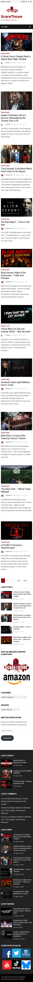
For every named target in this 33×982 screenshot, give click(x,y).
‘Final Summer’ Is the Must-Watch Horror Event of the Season (16, 170)
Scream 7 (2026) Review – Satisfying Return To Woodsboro (22, 934)
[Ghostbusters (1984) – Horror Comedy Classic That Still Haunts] (6, 921)
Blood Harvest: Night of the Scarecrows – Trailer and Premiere (13, 275)
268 (18, 580)
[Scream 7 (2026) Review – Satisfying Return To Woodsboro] (6, 932)
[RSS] (31, 1)
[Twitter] (26, 1)
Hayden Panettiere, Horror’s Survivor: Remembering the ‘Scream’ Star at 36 (13, 118)
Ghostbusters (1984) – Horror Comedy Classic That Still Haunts (22, 922)
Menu (6, 27)
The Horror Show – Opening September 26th (22, 782)
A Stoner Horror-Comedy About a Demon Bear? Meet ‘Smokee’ (16, 57)
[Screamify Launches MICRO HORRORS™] (6, 771)
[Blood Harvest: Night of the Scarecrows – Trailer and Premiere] (6, 638)
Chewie (8, 62)
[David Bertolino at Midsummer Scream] (6, 761)
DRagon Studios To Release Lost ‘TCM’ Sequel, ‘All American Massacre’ (15, 810)
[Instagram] (29, 1)
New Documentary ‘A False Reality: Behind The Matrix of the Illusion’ (14, 801)
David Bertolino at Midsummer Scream (19, 761)
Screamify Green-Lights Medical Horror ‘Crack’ (21, 893)
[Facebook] (22, 1)
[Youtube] (24, 1)
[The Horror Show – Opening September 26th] (6, 782)
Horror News (5, 53)
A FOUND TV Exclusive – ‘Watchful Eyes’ (12, 546)
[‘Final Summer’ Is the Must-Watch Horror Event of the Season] (6, 616)
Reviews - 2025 (5, 326)
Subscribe (7, 738)
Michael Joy (9, 175)
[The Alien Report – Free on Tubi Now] (6, 627)
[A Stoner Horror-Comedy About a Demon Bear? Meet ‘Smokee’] (6, 592)
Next (25, 580)
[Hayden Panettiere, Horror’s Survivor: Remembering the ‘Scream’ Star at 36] (6, 604)
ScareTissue (11, 16)
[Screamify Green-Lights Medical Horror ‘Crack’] (6, 892)
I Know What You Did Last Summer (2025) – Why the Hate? (16, 330)
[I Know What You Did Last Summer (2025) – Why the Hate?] (6, 909)
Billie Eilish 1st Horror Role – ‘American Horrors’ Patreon (14, 437)
